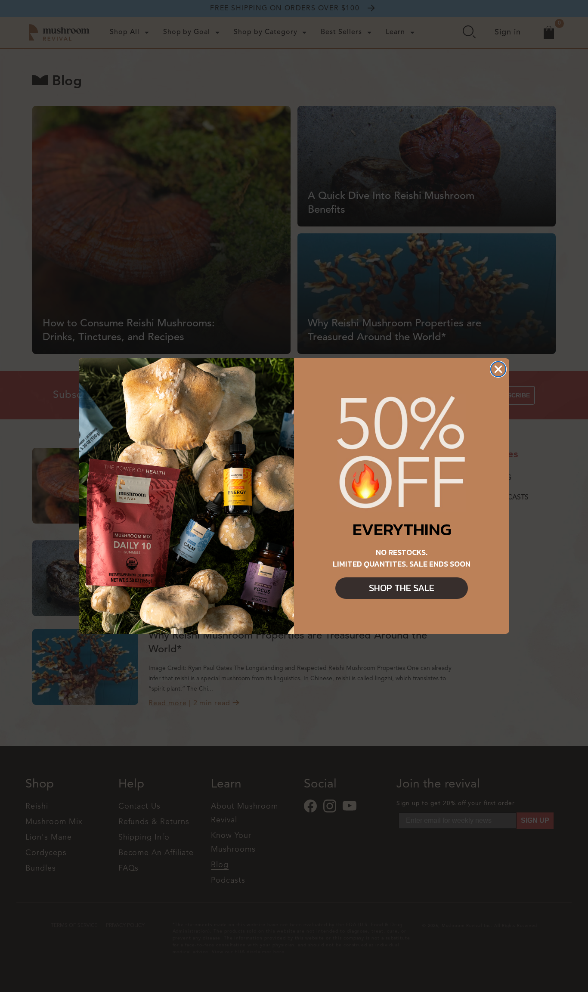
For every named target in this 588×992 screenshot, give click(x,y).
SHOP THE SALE (401, 588)
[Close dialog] (498, 369)
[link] (401, 453)
